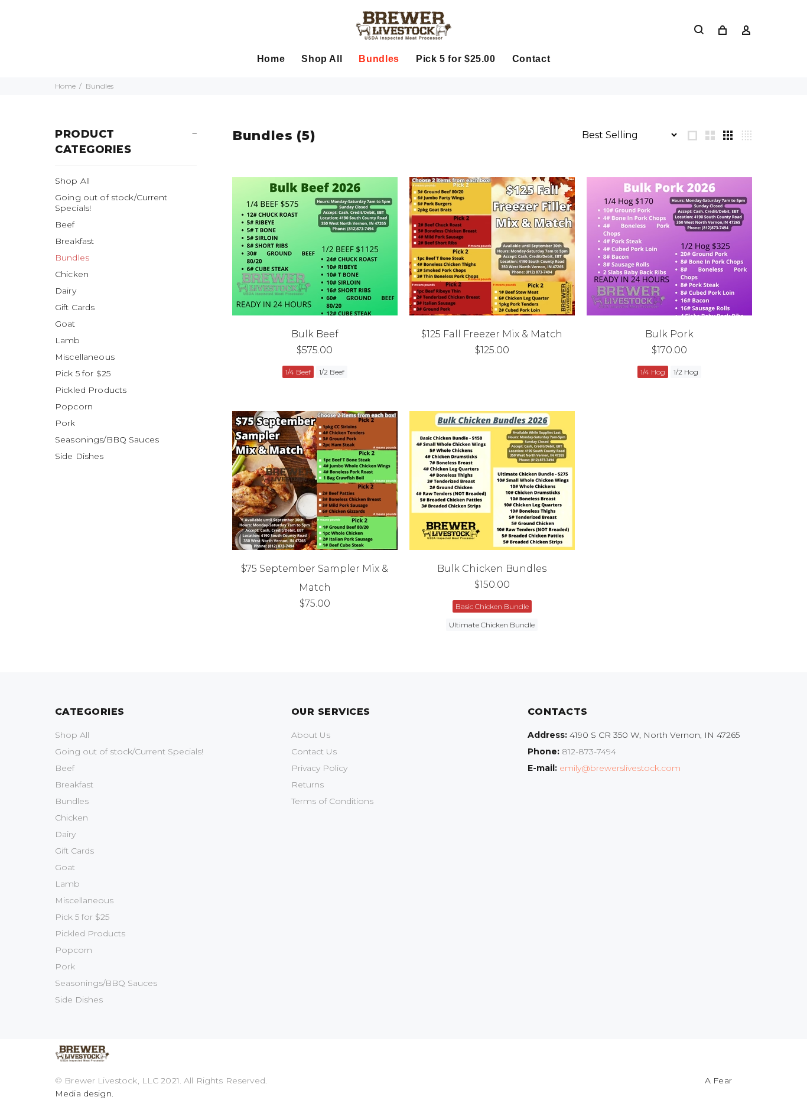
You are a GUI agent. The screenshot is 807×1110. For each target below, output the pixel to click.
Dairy (65, 290)
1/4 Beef (298, 371)
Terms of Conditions (332, 801)
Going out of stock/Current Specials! (111, 202)
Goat (65, 323)
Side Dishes (79, 456)
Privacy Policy (319, 768)
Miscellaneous (85, 356)
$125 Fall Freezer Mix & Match (491, 334)
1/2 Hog (685, 371)
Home (65, 86)
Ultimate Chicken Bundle (492, 624)
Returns (307, 784)
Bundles (72, 257)
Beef (65, 224)
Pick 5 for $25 (82, 373)
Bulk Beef (315, 334)
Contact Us (314, 751)
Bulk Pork (669, 334)
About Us (310, 735)
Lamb (67, 340)
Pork (65, 423)
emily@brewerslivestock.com (620, 768)
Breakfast (74, 241)
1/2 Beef (331, 371)
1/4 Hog (652, 371)
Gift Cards (75, 307)
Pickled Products (90, 390)
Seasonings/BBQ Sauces (107, 439)
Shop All (72, 180)
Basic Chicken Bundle (492, 606)
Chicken (72, 274)
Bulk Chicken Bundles (491, 568)
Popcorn (74, 406)
